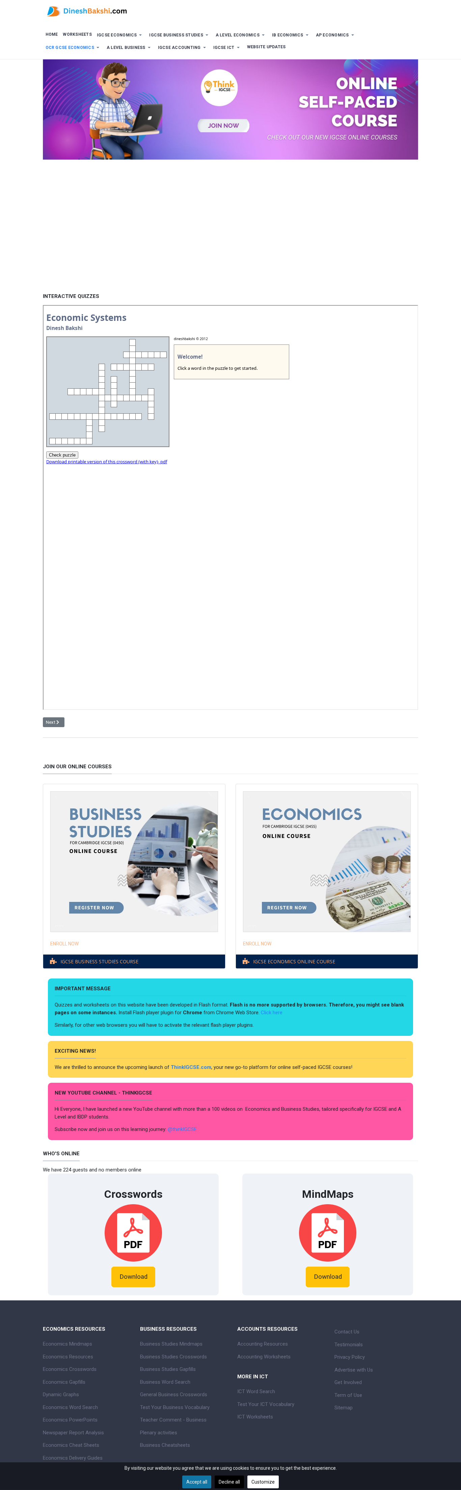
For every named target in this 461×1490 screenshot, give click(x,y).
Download (133, 1276)
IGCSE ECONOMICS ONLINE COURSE (294, 961)
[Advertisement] (230, 240)
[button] (120, 35)
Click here (272, 1013)
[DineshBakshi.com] (230, 11)
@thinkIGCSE (182, 1129)
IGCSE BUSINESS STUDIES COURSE (99, 961)
